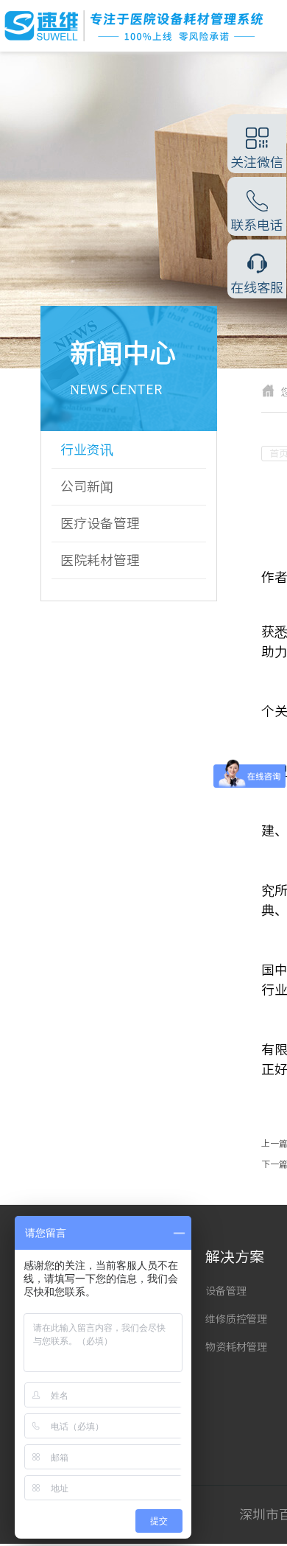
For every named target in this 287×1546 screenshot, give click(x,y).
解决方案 (234, 1256)
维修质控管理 (236, 1319)
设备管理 (226, 1291)
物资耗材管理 (236, 1347)
